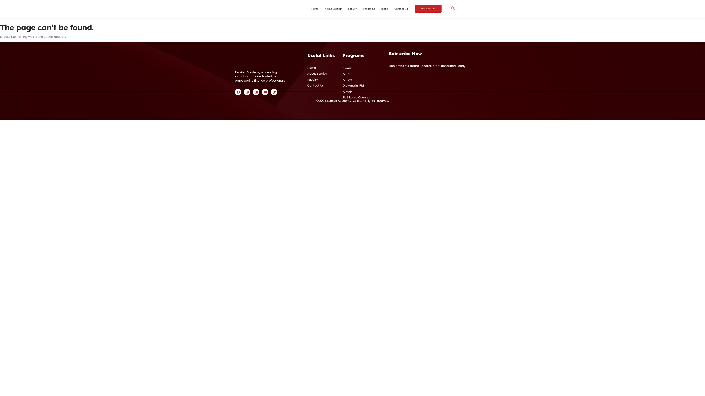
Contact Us (401, 8)
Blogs (384, 8)
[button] (453, 8)
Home (314, 8)
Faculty (352, 8)
